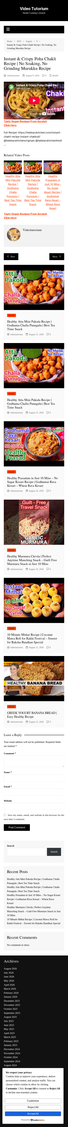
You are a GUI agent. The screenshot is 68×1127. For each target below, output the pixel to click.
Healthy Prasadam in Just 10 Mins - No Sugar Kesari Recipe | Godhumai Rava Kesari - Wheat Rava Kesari (53, 192)
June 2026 (9, 976)
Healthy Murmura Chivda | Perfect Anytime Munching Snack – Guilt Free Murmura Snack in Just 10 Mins (32, 560)
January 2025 (10, 1045)
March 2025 (10, 1037)
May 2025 (9, 1029)
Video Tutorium (34, 8)
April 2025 (9, 1033)
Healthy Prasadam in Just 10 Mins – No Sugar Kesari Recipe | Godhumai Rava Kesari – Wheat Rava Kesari (32, 482)
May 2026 (9, 980)
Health (55, 75)
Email (8, 786)
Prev (13, 256)
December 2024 (12, 1049)
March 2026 (10, 988)
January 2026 (10, 996)
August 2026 (10, 968)
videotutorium (13, 75)
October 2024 (11, 1057)
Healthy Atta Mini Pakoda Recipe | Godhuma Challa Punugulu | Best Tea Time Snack (31, 325)
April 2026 (9, 984)
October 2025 (11, 1009)
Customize (33, 1100)
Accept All (33, 1113)
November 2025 (12, 1005)
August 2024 (10, 1065)
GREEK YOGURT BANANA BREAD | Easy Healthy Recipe (32, 715)
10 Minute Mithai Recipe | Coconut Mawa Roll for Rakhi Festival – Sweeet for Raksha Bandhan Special (32, 638)
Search (10, 846)
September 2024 (12, 1061)
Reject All (33, 1107)
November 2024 (12, 1053)
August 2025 (10, 1017)
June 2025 (9, 1025)
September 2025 (12, 1013)
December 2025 (12, 1001)
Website (8, 801)
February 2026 (11, 993)
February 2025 (11, 1041)
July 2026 (9, 972)
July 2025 (9, 1021)
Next (55, 256)
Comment (10, 753)
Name (8, 772)
